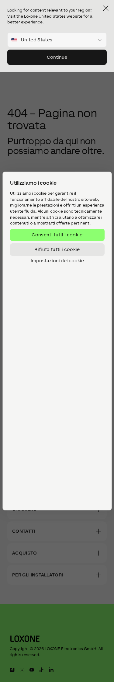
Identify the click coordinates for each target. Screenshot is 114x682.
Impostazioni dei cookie (57, 260)
